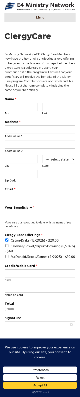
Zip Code (10, 181)
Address (13, 122)
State (45, 166)
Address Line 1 (13, 136)
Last (44, 114)
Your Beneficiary (19, 208)
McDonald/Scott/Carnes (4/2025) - (43, 257)
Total (9, 304)
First (7, 114)
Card (8, 280)
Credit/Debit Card (21, 266)
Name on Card (14, 295)
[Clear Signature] (72, 325)
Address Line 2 (14, 151)
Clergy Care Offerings (24, 235)
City (7, 166)
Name (10, 99)
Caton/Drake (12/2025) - (35, 241)
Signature (13, 318)
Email (10, 189)
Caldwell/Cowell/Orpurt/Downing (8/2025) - (40, 249)
